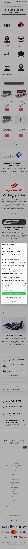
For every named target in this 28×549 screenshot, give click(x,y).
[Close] (25, 244)
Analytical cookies (8, 285)
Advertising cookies (8, 290)
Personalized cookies (9, 288)
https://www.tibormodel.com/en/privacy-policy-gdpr (13, 280)
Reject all (14, 301)
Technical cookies (8, 283)
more (24, 283)
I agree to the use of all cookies (14, 293)
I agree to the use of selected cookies (14, 297)
